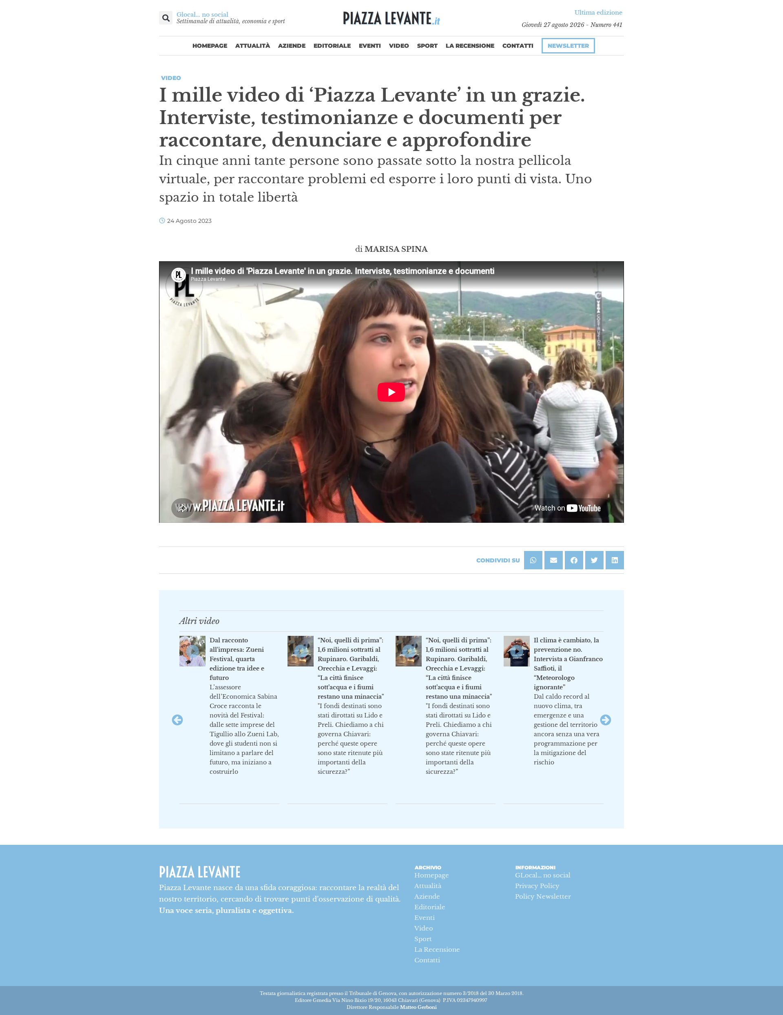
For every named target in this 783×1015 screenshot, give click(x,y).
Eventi (370, 45)
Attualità (252, 45)
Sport (427, 45)
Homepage (209, 45)
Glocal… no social (202, 14)
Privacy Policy (537, 886)
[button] (166, 17)
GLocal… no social (543, 875)
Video (399, 45)
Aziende (291, 45)
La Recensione (470, 45)
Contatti (517, 45)
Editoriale (332, 45)
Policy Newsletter (543, 896)
